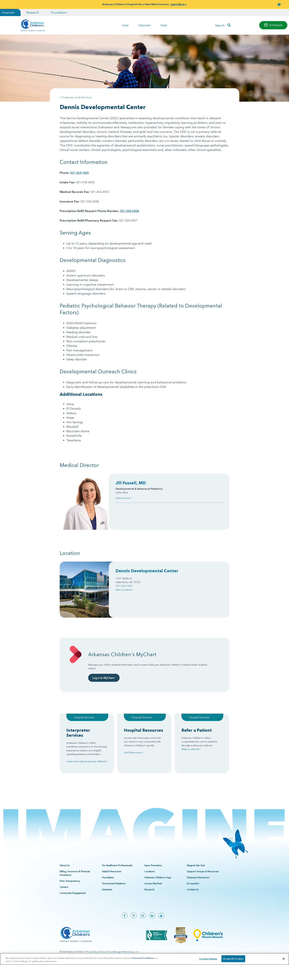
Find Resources (133, 752)
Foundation (59, 12)
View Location (124, 589)
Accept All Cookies (233, 958)
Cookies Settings (208, 958)
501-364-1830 (79, 173)
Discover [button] (145, 25)
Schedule (275, 25)
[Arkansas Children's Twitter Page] (134, 915)
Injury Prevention (153, 865)
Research (32, 12)
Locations (149, 871)
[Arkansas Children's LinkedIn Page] (152, 915)
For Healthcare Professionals (117, 865)
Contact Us (193, 889)
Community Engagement (73, 892)
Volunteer (107, 889)
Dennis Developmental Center (147, 570)
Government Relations (114, 883)
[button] (279, 4)
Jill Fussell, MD (131, 482)
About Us (65, 865)
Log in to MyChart (103, 677)
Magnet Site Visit (196, 865)
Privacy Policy (92, 951)
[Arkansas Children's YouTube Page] (161, 915)
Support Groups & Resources (203, 871)
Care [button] (125, 25)
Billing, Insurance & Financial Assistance (75, 873)
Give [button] (164, 25)
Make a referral (190, 749)
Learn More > (179, 4)
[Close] (283, 958)
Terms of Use (106, 951)
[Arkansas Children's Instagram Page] (143, 915)
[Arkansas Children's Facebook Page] (124, 915)
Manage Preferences (123, 951)
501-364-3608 (129, 211)
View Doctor (123, 498)
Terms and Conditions (143, 958)
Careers (64, 886)
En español (193, 883)
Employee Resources (198, 877)
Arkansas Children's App (157, 877)
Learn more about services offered (86, 761)
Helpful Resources (111, 871)
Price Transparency (70, 880)
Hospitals (8, 12)
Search (220, 25)
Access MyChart (153, 883)
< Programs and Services (76, 97)
